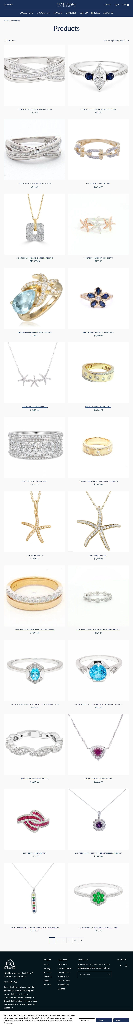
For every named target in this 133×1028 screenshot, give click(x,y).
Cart (125, 4)
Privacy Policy (64, 972)
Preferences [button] (8, 1023)
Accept (118, 1020)
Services (95, 13)
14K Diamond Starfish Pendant (35, 407)
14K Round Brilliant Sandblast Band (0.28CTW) (98, 481)
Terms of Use (63, 976)
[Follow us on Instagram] (126, 966)
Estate (46, 980)
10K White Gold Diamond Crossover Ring (35, 183)
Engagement (43, 13)
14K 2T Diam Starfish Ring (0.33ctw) (98, 258)
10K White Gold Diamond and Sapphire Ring (98, 109)
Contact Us (63, 964)
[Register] (109, 974)
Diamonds (71, 13)
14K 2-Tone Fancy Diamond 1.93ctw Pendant (34, 258)
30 (75, 940)
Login (116, 4)
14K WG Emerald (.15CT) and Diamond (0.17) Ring (98, 927)
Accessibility (63, 984)
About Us (108, 13)
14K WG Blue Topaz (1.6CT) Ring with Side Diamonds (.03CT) (98, 704)
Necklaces (48, 976)
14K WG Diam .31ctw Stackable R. (34, 779)
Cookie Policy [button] (28, 1020)
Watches (47, 984)
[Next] (81, 940)
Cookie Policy (64, 980)
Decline (101, 1020)
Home (6, 21)
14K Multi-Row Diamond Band (34, 481)
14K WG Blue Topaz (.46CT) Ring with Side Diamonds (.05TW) (34, 704)
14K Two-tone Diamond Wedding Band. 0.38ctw (34, 630)
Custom (84, 13)
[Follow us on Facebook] (120, 966)
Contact (107, 4)
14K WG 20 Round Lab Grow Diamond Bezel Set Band (98, 630)
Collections (26, 13)
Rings (46, 964)
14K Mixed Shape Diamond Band (98, 407)
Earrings (47, 968)
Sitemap (61, 989)
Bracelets (48, 972)
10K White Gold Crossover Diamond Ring (35, 109)
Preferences (85, 1020)
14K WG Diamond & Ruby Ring (35, 853)
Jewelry (58, 13)
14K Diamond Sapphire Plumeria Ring (98, 332)
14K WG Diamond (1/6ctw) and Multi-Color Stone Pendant (34, 927)
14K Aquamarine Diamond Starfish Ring (34, 332)
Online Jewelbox (65, 968)
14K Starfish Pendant (35, 555)
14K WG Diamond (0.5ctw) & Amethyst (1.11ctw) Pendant (98, 853)
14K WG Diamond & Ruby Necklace (98, 779)
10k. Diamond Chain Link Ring (98, 183)
